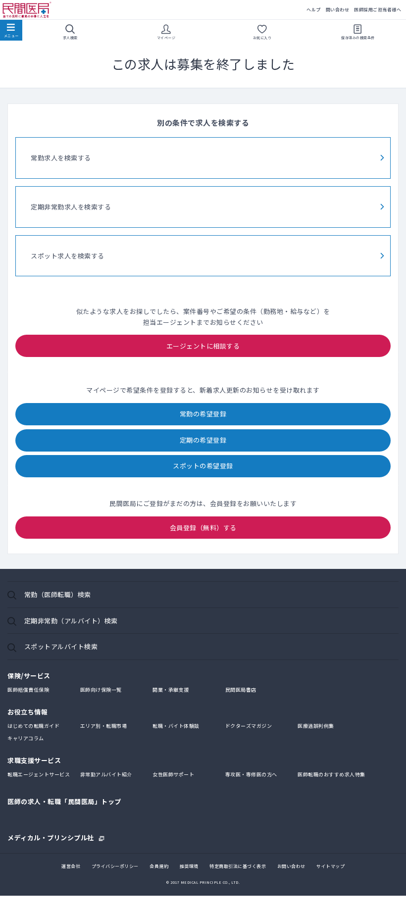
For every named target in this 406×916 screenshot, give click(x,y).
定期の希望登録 (203, 440)
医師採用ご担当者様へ (377, 9)
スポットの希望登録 (203, 465)
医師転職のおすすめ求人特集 (331, 774)
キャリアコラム (25, 738)
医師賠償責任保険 (28, 689)
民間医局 (27, 10)
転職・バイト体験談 (176, 725)
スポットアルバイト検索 (61, 646)
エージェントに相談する (203, 346)
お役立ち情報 (27, 711)
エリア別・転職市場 (103, 725)
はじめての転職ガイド (33, 725)
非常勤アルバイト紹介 (106, 774)
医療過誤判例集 (316, 725)
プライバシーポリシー (115, 866)
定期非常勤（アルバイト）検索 (71, 620)
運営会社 (70, 866)
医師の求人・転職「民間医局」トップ (64, 801)
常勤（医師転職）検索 (57, 594)
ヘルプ (313, 9)
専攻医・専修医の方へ (251, 774)
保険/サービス (29, 675)
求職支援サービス (34, 760)
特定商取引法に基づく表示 (237, 866)
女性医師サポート (173, 774)
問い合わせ (338, 9)
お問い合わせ (291, 866)
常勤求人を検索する (61, 157)
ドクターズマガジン (248, 725)
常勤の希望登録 (203, 413)
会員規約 (159, 866)
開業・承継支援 (170, 689)
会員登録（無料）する (203, 527)
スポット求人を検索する (67, 255)
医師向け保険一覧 (101, 689)
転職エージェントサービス (38, 774)
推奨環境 (189, 866)
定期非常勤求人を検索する (71, 206)
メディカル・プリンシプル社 (50, 837)
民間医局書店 (240, 689)
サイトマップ (330, 866)
